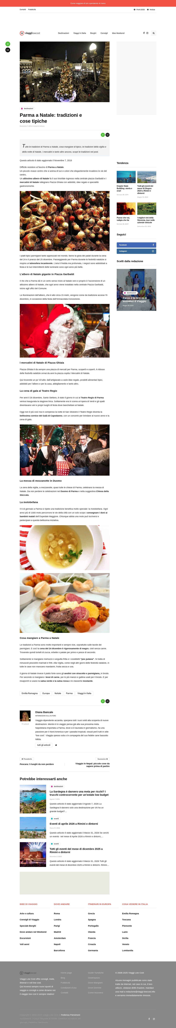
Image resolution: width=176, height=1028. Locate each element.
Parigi (57, 926)
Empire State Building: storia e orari (124, 188)
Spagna (92, 919)
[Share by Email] (107, 135)
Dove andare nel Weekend (33, 932)
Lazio (125, 932)
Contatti (23, 10)
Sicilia (125, 938)
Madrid (57, 932)
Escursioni (25, 938)
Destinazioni (63, 33)
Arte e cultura (27, 913)
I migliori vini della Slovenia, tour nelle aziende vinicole (146, 220)
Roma (57, 913)
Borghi (93, 33)
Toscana (126, 919)
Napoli (57, 944)
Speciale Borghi (28, 926)
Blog (63, 978)
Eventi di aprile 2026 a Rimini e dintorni (74, 823)
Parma (69, 693)
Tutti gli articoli (43, 745)
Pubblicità (32, 10)
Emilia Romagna (30, 693)
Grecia (91, 913)
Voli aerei (24, 944)
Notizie (152, 10)
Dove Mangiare (95, 983)
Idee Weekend (118, 33)
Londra (57, 919)
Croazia (92, 944)
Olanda (91, 932)
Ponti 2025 (140, 10)
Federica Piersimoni (70, 1015)
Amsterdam (60, 938)
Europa (46, 693)
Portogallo (93, 926)
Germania (93, 950)
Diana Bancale (44, 712)
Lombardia (127, 950)
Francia (92, 938)
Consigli (104, 33)
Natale (58, 693)
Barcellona (59, 950)
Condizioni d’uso (69, 988)
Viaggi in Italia (79, 33)
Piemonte (127, 926)
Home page (66, 973)
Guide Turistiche (96, 973)
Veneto (125, 944)
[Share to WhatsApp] (103, 135)
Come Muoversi (95, 992)
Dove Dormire (94, 988)
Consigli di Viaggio (29, 919)
